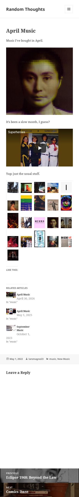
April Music (23, 294)
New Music (63, 359)
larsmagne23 (36, 359)
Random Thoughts (25, 9)
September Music (23, 328)
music (52, 359)
